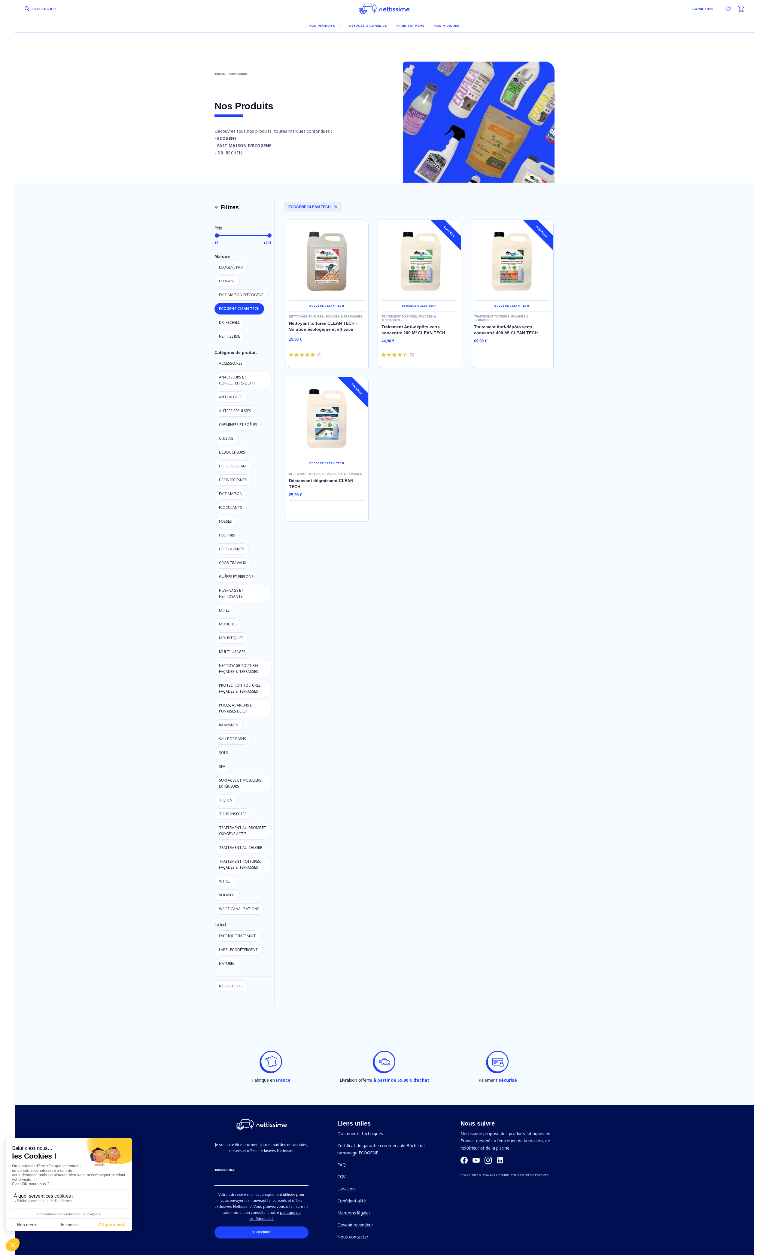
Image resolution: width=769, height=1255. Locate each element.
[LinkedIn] (500, 1160)
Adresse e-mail (224, 1170)
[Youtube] (476, 1160)
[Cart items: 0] (741, 9)
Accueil (219, 74)
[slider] (217, 235)
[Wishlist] (728, 9)
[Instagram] (488, 1160)
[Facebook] (464, 1160)
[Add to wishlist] (356, 291)
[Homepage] (384, 9)
